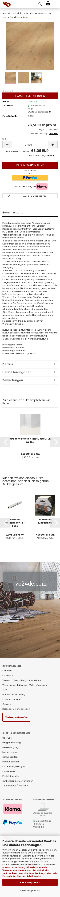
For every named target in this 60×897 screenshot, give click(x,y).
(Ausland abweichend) (39, 112)
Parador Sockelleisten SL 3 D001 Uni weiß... (30, 440)
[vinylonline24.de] (6, 4)
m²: (4, 138)
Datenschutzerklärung (13, 867)
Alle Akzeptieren (30, 882)
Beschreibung (13, 212)
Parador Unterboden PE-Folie (15, 523)
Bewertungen (12, 380)
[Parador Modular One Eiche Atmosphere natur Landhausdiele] (30, 45)
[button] (5, 442)
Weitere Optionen (30, 890)
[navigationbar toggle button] (56, 4)
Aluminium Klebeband (45, 521)
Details (7, 364)
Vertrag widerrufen (16, 717)
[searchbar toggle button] (40, 4)
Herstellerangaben (16, 372)
